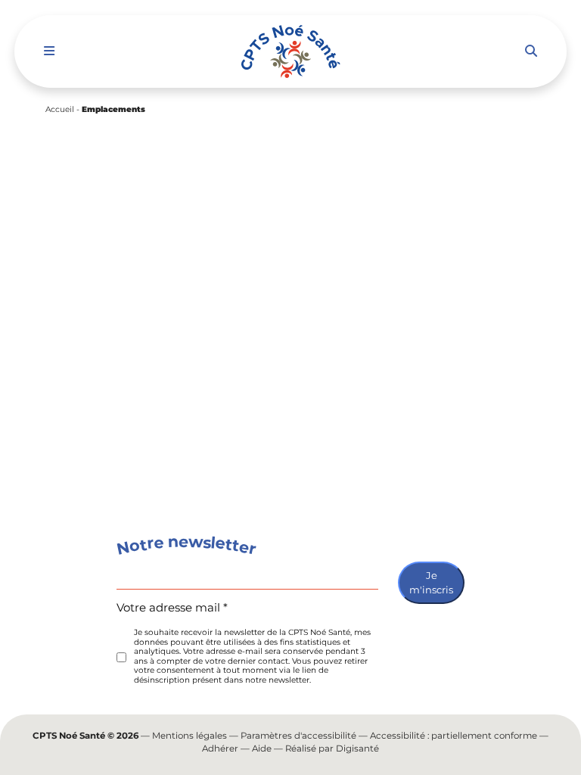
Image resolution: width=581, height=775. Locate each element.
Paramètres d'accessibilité (298, 735)
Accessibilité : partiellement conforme (453, 735)
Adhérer (220, 748)
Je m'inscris (431, 582)
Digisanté (357, 748)
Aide (262, 748)
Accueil (59, 109)
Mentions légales (189, 735)
